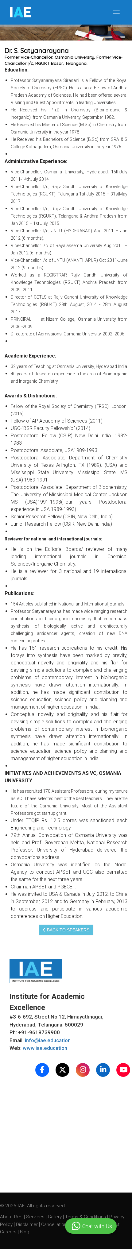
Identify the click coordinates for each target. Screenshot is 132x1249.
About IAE (11, 1217)
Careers (9, 1232)
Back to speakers (67, 929)
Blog (24, 1232)
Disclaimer (27, 1224)
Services (36, 1217)
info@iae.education (48, 1040)
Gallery (55, 1217)
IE (20, 12)
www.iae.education (45, 1048)
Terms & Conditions (86, 1217)
